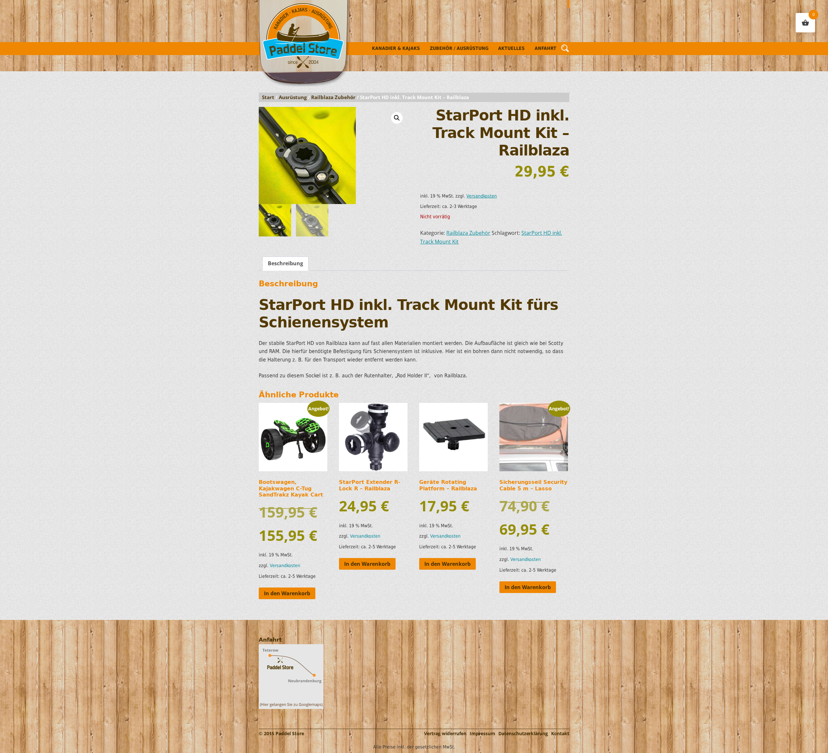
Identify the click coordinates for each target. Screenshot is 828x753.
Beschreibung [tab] (285, 263)
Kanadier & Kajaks (396, 48)
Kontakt (560, 733)
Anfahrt (545, 48)
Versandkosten (481, 196)
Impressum (482, 733)
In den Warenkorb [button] (287, 593)
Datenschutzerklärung (523, 733)
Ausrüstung (293, 97)
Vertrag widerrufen (445, 733)
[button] (397, 118)
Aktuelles (511, 48)
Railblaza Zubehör (333, 97)
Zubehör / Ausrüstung (459, 48)
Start (268, 97)
